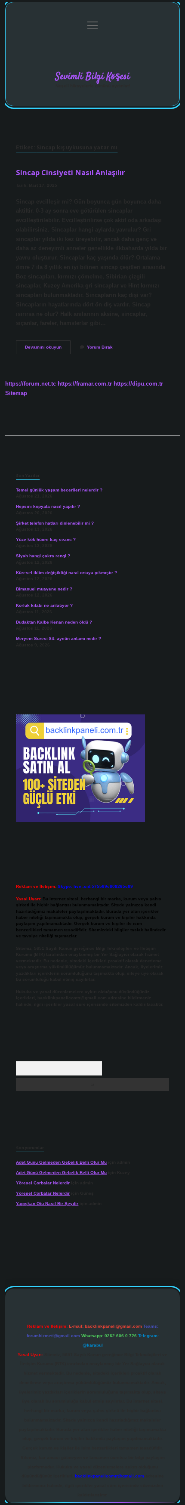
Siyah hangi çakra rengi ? (43, 555)
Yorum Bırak (100, 347)
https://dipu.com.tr (138, 383)
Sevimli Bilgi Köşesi (93, 76)
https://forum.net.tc (30, 383)
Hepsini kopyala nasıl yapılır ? (48, 506)
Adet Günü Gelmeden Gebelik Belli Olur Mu (61, 1162)
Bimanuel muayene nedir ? (44, 589)
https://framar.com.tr (85, 383)
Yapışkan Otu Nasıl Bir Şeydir (47, 1203)
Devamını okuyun (48, 349)
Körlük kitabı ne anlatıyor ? (44, 605)
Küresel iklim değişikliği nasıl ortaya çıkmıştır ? (66, 572)
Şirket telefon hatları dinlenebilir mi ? (55, 523)
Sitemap (16, 393)
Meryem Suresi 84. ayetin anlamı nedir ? (58, 638)
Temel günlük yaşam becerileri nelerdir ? (59, 490)
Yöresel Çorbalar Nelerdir (43, 1183)
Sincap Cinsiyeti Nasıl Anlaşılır (70, 172)
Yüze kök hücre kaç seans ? (46, 539)
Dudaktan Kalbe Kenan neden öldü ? (54, 622)
